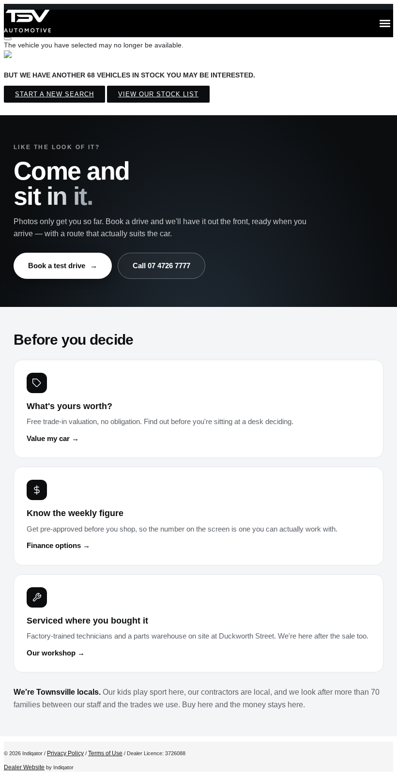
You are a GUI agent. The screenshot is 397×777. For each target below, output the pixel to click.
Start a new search (54, 94)
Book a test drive (62, 265)
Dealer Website (24, 767)
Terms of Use (105, 753)
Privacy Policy (65, 753)
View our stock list (158, 94)
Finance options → (58, 545)
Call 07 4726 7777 (161, 265)
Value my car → (53, 438)
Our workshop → (56, 653)
